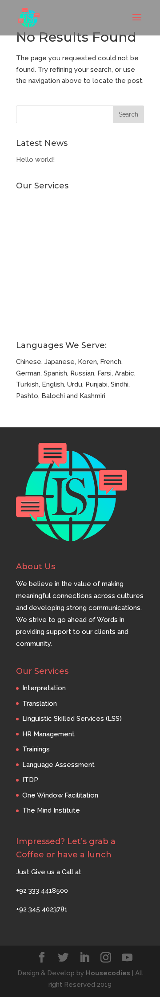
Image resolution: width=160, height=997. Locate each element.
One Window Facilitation (54, 305)
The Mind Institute (45, 319)
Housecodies (108, 973)
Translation (33, 217)
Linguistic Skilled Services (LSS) (66, 231)
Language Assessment (52, 275)
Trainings (30, 261)
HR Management (42, 246)
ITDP (24, 290)
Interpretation (38, 202)
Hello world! (35, 160)
